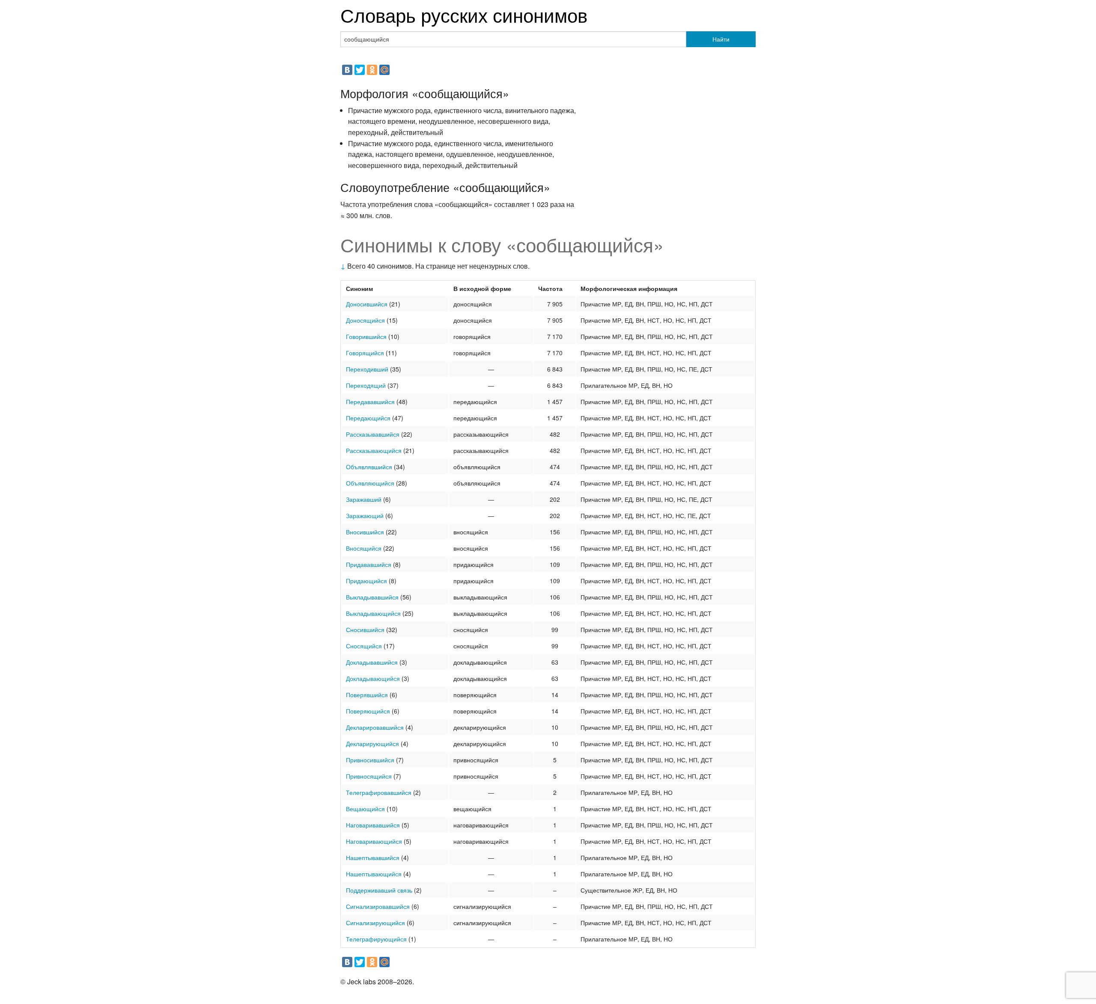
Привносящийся (369, 776)
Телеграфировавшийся (378, 792)
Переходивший (367, 369)
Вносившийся (365, 531)
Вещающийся (365, 808)
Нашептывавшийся (372, 857)
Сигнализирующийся (375, 922)
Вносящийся (363, 548)
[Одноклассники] (372, 70)
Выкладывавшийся (372, 597)
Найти (721, 39)
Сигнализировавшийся (378, 906)
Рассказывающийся (374, 450)
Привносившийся (370, 759)
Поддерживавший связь (379, 890)
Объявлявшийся (369, 466)
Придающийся (366, 580)
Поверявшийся (367, 694)
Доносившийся (366, 304)
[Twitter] (359, 70)
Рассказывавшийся (372, 434)
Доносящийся (365, 320)
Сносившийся (365, 629)
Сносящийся (364, 645)
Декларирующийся (372, 743)
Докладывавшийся (372, 662)
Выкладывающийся (373, 613)
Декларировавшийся (375, 727)
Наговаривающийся (374, 841)
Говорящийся (365, 352)
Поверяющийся (368, 711)
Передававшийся (370, 401)
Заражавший (363, 499)
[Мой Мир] (384, 70)
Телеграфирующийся (376, 939)
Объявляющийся (370, 483)
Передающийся (368, 418)
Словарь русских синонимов (463, 14)
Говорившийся (366, 336)
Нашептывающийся (374, 873)
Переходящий (366, 385)
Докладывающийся (373, 678)
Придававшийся (368, 564)
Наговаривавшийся (373, 825)
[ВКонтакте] (347, 70)
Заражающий (365, 515)
